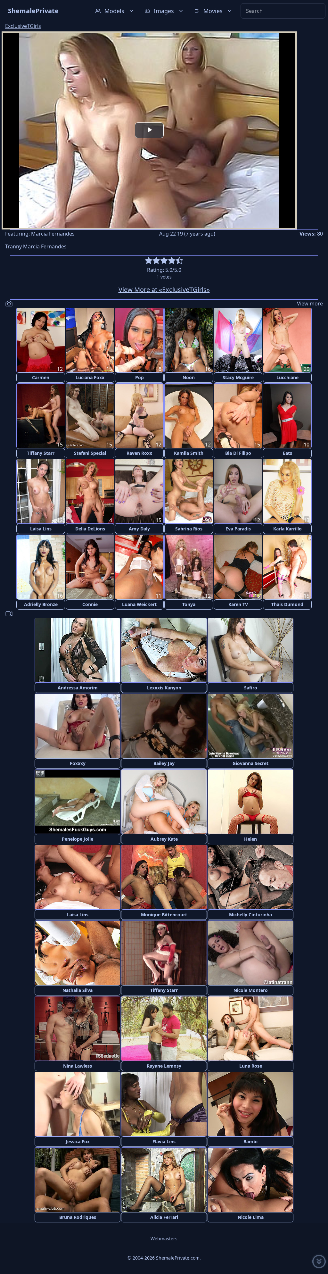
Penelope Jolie (77, 839)
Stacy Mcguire (238, 377)
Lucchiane (287, 377)
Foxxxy (78, 763)
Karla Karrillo (287, 529)
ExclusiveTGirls (23, 25)
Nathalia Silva (77, 990)
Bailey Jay (164, 763)
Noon (189, 377)
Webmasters (164, 1239)
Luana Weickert (139, 604)
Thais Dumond (287, 604)
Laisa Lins (41, 529)
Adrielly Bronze (41, 604)
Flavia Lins (164, 1141)
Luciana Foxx (90, 377)
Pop (139, 377)
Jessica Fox (78, 1141)
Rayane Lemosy (164, 1066)
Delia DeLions (90, 529)
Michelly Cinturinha (250, 915)
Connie (90, 604)
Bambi (250, 1141)
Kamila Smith (188, 453)
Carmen (40, 377)
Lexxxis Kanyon (164, 688)
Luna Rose (250, 1066)
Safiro (250, 688)
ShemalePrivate (33, 10)
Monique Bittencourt (164, 915)
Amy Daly (139, 529)
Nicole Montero (251, 990)
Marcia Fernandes (53, 233)
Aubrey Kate (164, 839)
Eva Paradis (238, 529)
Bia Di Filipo (238, 453)
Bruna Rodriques (77, 1217)
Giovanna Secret (250, 763)
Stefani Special (90, 453)
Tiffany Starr (40, 453)
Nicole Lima (251, 1217)
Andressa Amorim (78, 688)
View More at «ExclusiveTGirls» (164, 289)
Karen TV (238, 604)
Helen (250, 839)
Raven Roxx (139, 453)
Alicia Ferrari (164, 1217)
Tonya (188, 604)
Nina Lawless (77, 1066)
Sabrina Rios (188, 529)
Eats (287, 453)
